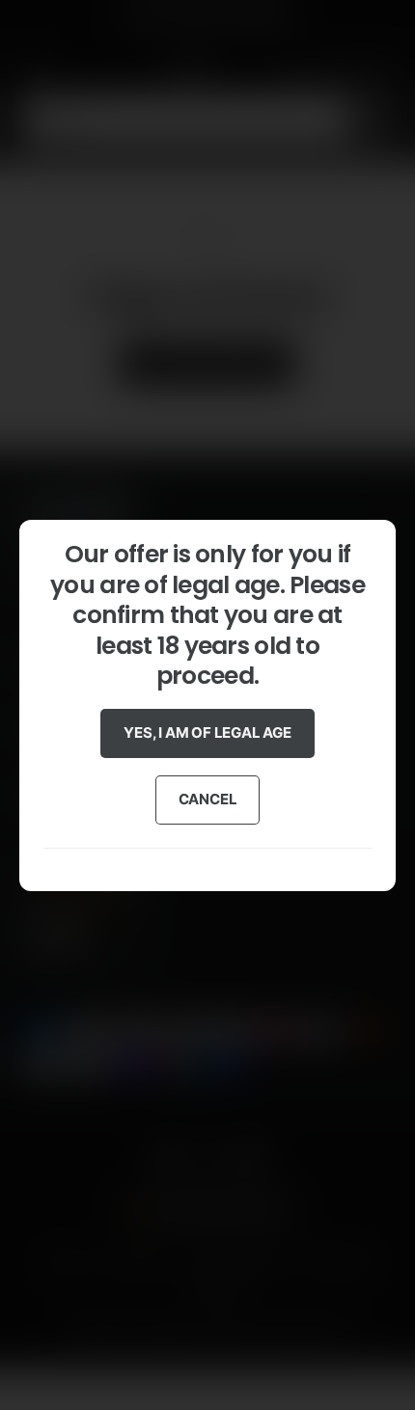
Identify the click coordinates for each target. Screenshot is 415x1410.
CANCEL (208, 799)
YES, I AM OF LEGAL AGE (207, 732)
